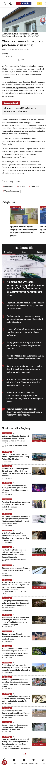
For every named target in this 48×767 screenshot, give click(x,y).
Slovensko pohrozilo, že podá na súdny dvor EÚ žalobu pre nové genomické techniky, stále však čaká (24, 369)
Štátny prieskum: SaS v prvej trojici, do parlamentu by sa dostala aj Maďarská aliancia (24, 345)
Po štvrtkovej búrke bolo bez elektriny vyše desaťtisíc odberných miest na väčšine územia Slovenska (14, 553)
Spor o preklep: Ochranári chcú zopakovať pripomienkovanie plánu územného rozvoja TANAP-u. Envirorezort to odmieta (15, 652)
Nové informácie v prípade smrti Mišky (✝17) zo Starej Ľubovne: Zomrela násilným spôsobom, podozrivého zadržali (15, 742)
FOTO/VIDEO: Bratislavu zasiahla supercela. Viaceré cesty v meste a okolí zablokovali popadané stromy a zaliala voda (16, 586)
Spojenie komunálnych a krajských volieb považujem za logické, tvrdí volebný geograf (23, 231)
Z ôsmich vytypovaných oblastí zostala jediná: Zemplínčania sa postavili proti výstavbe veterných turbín (16, 683)
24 (40, 3)
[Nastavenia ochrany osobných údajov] (4, 762)
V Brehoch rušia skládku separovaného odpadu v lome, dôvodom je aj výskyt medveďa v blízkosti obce (25, 382)
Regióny (6, 433)
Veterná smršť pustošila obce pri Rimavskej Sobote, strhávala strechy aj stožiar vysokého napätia (24, 411)
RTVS (6, 54)
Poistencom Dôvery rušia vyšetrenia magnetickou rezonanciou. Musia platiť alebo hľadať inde (25, 319)
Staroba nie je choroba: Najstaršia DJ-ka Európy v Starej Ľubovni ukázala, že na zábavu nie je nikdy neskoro (16, 472)
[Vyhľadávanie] (4, 3)
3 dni (24, 252)
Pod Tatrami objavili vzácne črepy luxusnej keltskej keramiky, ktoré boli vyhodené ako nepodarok (16, 698)
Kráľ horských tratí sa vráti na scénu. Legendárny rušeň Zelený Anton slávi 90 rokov (15, 456)
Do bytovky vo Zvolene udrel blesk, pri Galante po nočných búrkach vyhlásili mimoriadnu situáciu (14, 489)
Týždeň (40, 252)
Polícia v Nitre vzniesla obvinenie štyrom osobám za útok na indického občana (16, 504)
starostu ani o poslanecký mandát (20, 87)
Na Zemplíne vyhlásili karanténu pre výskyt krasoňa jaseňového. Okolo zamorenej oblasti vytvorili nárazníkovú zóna (25, 288)
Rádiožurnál (16, 207)
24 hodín (8, 252)
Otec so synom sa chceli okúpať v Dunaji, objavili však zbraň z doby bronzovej (25, 357)
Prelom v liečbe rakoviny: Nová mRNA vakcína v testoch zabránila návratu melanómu (24, 332)
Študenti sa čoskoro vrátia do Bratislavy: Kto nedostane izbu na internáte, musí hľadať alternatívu (16, 667)
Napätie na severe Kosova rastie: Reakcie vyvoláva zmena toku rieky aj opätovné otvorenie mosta (25, 305)
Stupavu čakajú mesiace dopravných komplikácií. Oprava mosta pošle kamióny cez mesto (15, 713)
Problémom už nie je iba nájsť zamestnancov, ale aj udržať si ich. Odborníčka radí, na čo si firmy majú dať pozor (25, 397)
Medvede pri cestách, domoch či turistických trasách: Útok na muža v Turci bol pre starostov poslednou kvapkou (15, 621)
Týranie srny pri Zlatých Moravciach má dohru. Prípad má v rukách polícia (16, 636)
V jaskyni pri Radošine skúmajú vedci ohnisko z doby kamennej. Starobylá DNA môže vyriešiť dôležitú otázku (15, 604)
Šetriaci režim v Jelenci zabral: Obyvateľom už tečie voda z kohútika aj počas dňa (14, 727)
